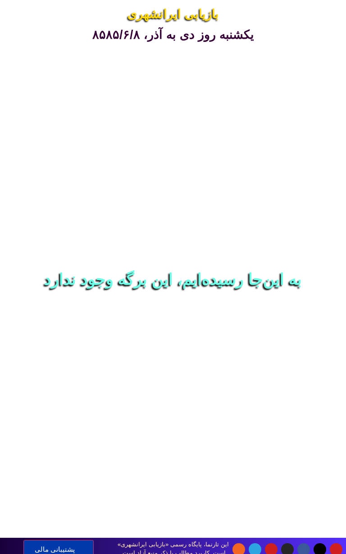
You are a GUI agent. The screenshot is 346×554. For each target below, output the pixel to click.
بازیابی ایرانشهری (173, 14)
